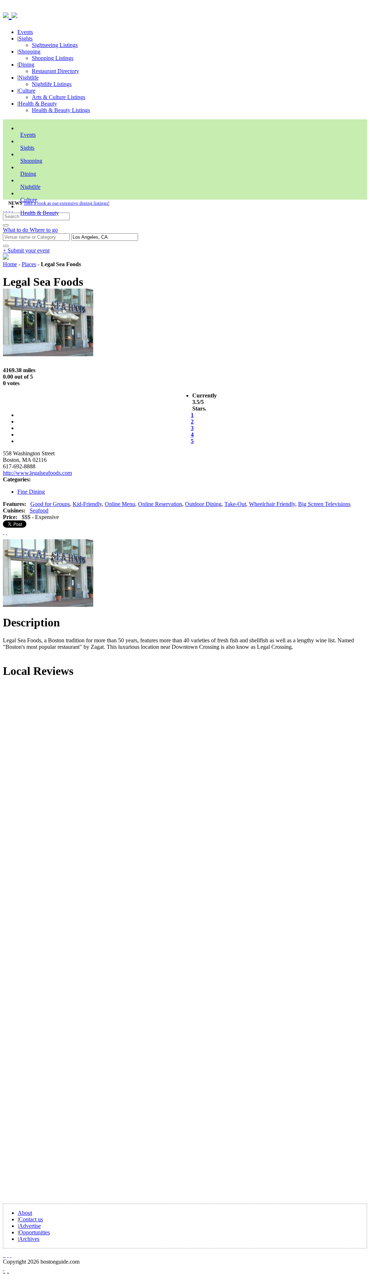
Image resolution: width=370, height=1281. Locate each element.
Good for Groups (50, 504)
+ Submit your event (26, 250)
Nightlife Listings (52, 84)
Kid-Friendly (87, 504)
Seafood (39, 510)
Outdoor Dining (203, 504)
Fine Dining (31, 492)
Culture (26, 91)
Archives (29, 1239)
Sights (25, 38)
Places (29, 264)
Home (10, 264)
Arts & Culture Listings (58, 97)
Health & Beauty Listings (61, 110)
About (25, 1213)
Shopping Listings (52, 58)
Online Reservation (160, 504)
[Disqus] (185, 782)
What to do (16, 230)
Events (25, 32)
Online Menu (120, 504)
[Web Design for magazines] (3, 1268)
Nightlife (28, 78)
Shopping (29, 51)
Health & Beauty (37, 104)
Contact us (31, 1219)
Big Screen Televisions (324, 504)
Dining (26, 64)
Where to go (44, 230)
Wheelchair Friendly (272, 504)
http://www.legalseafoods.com (37, 473)
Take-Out (235, 504)
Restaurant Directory (55, 71)
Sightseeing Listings (55, 45)
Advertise (30, 1226)
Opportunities (34, 1232)
